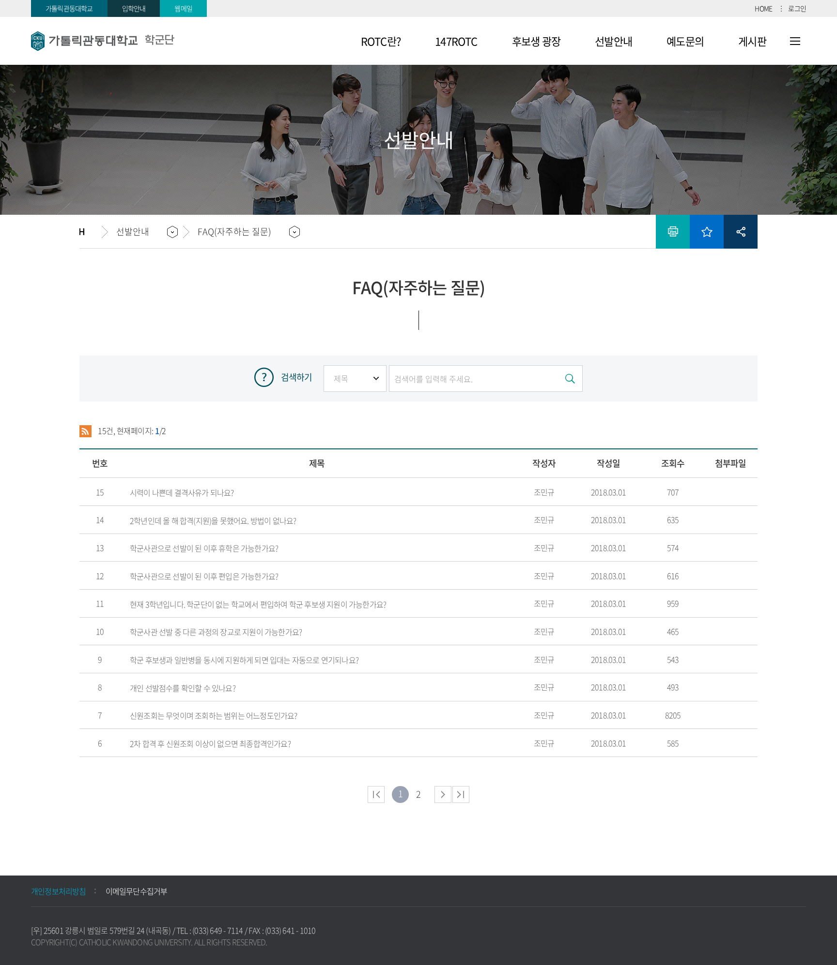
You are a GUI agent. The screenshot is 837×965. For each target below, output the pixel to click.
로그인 (797, 8)
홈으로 (90, 232)
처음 (376, 794)
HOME (763, 8)
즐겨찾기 (707, 232)
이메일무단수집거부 (137, 891)
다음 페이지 (442, 794)
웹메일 (183, 8)
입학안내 (134, 8)
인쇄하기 (673, 232)
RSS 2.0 (85, 431)
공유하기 (741, 232)
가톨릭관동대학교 (69, 8)
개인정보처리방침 (58, 891)
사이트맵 (795, 41)
